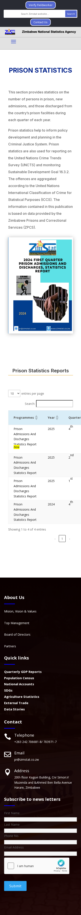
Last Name (12, 824)
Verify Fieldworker (40, 5)
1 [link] (62, 539)
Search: (30, 404)
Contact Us (40, 22)
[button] (36, 417)
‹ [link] (54, 539)
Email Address (14, 847)
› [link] (69, 539)
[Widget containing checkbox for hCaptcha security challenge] (36, 866)
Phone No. (11, 836)
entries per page (32, 393)
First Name (12, 813)
